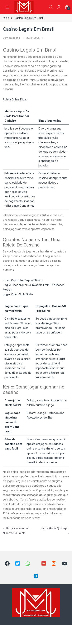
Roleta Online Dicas (15, 99)
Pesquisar (51, 7)
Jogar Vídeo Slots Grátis (18, 294)
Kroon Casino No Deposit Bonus (23, 280)
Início (6, 17)
